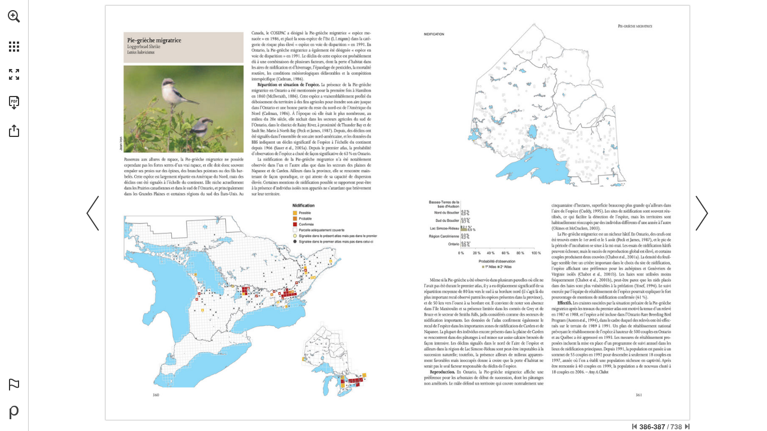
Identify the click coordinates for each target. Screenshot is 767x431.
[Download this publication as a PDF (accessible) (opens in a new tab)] (14, 103)
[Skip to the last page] (687, 426)
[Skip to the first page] (634, 426)
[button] (14, 16)
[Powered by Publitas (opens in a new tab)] (14, 412)
